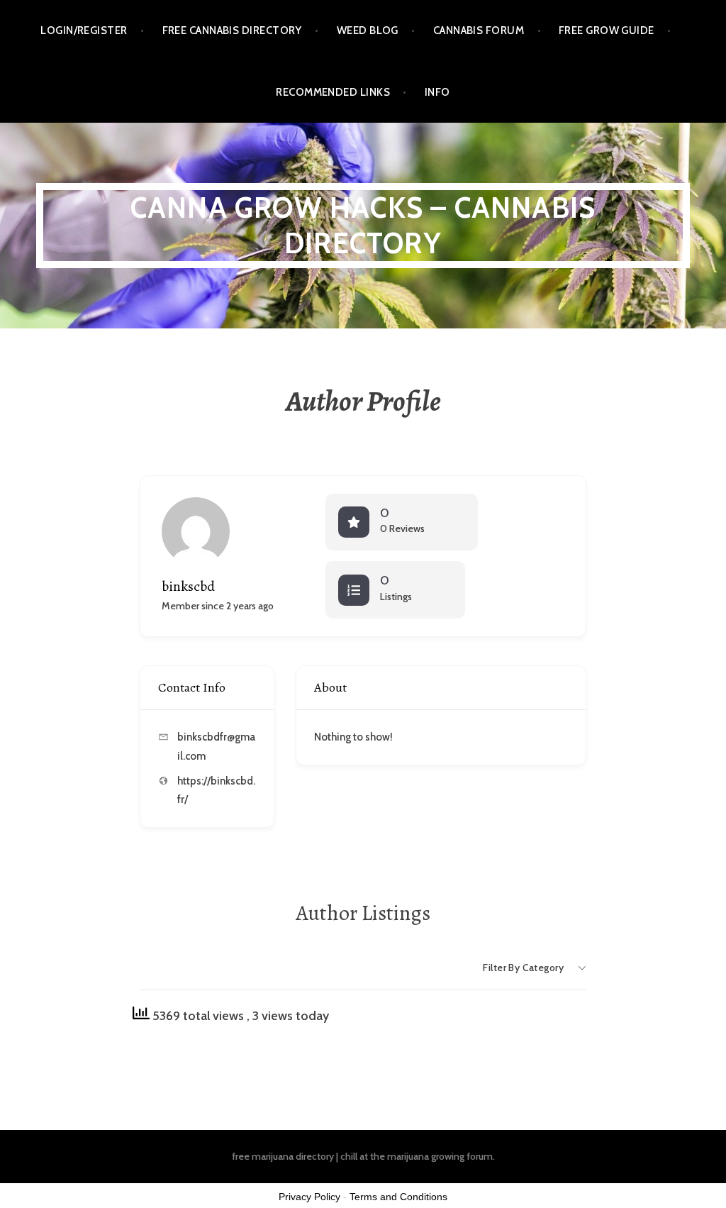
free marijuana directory (283, 1156)
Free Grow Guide (606, 30)
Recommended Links (333, 92)
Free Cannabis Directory (232, 30)
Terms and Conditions (398, 1196)
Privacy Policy (309, 1196)
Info (437, 92)
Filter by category (523, 967)
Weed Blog (367, 30)
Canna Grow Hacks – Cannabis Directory (363, 225)
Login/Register (83, 30)
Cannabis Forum (478, 30)
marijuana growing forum (440, 1156)
